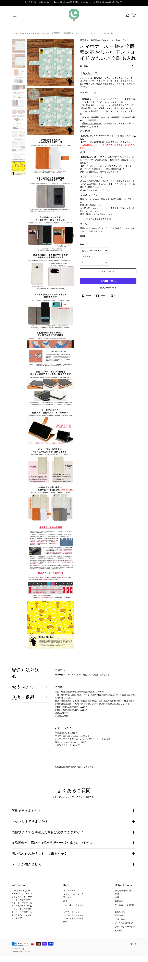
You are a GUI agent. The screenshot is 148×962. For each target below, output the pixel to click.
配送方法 (119, 915)
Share (102, 296)
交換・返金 (120, 919)
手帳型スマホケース (91, 123)
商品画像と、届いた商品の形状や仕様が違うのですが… (52, 843)
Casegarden (23, 949)
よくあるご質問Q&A (124, 923)
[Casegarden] (74, 15)
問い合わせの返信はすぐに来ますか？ (39, 853)
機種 (82, 244)
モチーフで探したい (72, 911)
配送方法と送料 (25, 673)
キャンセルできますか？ (30, 821)
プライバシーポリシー (125, 927)
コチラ (90, 767)
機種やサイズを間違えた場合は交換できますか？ (47, 832)
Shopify (26, 951)
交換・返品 (23, 697)
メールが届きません (26, 864)
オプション (85, 256)
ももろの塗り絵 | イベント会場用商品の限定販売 (73, 918)
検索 (117, 897)
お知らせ (119, 901)
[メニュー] (15, 15)
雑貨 (65, 901)
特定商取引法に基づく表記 (98, 219)
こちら (128, 142)
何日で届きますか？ (26, 811)
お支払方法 (23, 687)
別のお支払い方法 (108, 288)
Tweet (88, 296)
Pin (115, 296)
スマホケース (69, 890)
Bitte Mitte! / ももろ (29, 33)
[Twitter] (131, 944)
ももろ (93, 93)
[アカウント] (127, 15)
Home (14, 33)
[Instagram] (135, 944)
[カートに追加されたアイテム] (134, 15)
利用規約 (119, 930)
